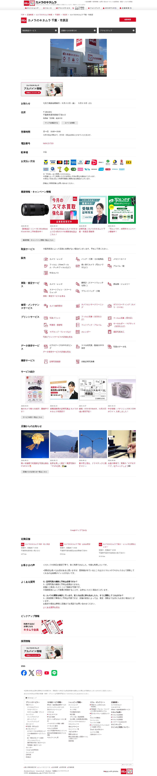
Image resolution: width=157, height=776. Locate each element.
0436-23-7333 (48, 143)
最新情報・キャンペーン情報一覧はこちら (38, 240)
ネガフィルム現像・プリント (35, 712)
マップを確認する (51, 123)
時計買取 (72, 714)
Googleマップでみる (78, 530)
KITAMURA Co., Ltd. (35, 773)
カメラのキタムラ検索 (44, 15)
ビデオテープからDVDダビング (36, 731)
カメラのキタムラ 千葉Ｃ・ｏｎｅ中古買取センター (119, 545)
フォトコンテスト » (96, 729)
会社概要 (88, 1)
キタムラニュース (74, 724)
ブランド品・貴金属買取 (77, 717)
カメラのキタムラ (116, 705)
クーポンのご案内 (52, 726)
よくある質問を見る (51, 607)
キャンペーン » (74, 726)
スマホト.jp (50, 712)
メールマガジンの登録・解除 (55, 723)
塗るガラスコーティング (54, 709)
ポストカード (30, 724)
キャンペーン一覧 (74, 729)
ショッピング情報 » (75, 702)
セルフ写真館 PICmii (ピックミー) (56, 730)
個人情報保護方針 (30, 767)
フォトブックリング (33, 721)
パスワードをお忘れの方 (119, 722)
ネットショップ (73, 705)
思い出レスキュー (31, 729)
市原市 (65, 15)
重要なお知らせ (73, 734)
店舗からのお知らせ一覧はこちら (35, 472)
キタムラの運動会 (95, 718)
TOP (22, 15)
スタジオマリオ (52, 714)
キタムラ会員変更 (117, 717)
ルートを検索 (70, 123)
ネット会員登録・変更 (116, 1)
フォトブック (30, 714)
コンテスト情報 (94, 732)
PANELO (28, 757)
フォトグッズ (30, 752)
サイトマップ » (116, 724)
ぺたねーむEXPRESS (32, 750)
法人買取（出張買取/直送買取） (79, 719)
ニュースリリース (44, 767)
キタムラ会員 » (116, 712)
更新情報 (71, 741)
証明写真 (28, 754)
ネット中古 (73, 709)
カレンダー (29, 747)
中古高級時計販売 (75, 712)
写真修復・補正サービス (34, 745)
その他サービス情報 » (54, 702)
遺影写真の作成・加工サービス (36, 742)
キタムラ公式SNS (52, 728)
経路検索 (127, 19)
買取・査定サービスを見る (54, 296)
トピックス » (73, 732)
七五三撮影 (51, 717)
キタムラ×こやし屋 (52, 737)
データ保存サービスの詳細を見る (57, 352)
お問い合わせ (104, 1)
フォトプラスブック (33, 717)
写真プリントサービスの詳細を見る (58, 337)
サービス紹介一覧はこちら (32, 417)
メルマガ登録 (128, 1)
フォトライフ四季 (95, 722)
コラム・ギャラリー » (97, 702)
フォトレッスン (94, 720)
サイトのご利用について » (120, 727)
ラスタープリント (32, 709)
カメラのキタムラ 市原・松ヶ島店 (37, 544)
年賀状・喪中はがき (33, 726)
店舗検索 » (114, 702)
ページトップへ (127, 764)
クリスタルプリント (33, 707)
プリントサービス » (32, 702)
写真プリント (30, 705)
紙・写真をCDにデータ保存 (35, 738)
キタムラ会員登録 (117, 715)
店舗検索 (30, 15)
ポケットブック (31, 719)
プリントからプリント (33, 740)
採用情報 (95, 1)
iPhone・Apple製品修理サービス (56, 705)
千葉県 (57, 15)
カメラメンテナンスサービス (55, 707)
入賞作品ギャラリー (96, 734)
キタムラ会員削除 (117, 719)
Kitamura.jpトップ (32, 698)
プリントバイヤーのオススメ (77, 721)
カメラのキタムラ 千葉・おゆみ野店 (77, 544)
